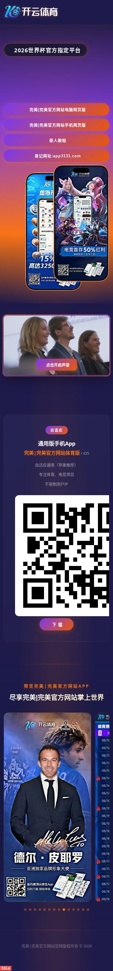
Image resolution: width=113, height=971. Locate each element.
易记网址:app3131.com (58, 156)
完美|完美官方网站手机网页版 (58, 125)
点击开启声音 (58, 365)
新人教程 (57, 140)
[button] (25, 909)
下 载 (57, 624)
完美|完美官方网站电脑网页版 (58, 109)
